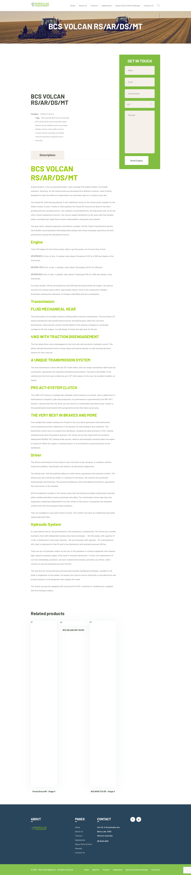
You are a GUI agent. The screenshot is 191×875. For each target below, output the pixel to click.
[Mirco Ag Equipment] (40, 4)
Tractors (78, 835)
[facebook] (132, 819)
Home (77, 827)
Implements (80, 840)
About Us (79, 831)
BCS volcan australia (53, 121)
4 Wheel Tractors (47, 114)
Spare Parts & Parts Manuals (83, 846)
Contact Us (80, 852)
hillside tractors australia (57, 125)
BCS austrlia (46, 118)
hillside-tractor (41, 129)
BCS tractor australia (60, 118)
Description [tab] (47, 155)
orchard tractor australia (45, 133)
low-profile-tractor (55, 129)
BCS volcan (39, 121)
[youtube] (138, 819)
